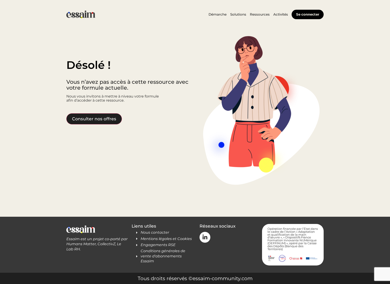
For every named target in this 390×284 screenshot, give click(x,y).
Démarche (218, 14)
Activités (280, 14)
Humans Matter (81, 244)
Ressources (260, 14)
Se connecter (307, 14)
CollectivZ (106, 244)
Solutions (238, 14)
